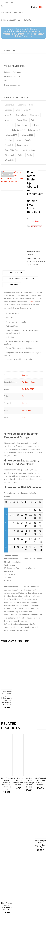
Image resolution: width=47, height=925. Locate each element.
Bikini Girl (27, 110)
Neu (5, 81)
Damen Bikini (22, 120)
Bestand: (30, 219)
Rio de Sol (9, 145)
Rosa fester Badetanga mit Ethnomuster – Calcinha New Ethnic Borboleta (6, 698)
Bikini (18, 110)
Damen (24, 403)
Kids (6, 130)
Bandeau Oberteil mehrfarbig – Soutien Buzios (29, 782)
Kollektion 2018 (34, 130)
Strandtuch (9, 155)
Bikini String (21, 115)
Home (10, 29)
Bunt (24, 396)
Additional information (21, 279)
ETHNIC (31, 302)
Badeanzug (9, 105)
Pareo (18, 140)
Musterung (26, 410)
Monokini (8, 140)
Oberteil (25, 375)
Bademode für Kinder (12, 76)
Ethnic (24, 417)
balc (31, 105)
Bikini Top (9, 120)
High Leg (35, 125)
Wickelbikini (9, 160)
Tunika (29, 155)
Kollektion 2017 (18, 130)
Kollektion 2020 (27, 135)
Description (15, 273)
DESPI (33, 120)
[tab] (14, 272)
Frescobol (9, 125)
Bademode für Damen (26, 29)
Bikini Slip (9, 115)
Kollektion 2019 (11, 135)
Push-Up (28, 140)
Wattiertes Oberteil (29, 382)
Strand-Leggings (28, 150)
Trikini (20, 155)
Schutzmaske (22, 145)
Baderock (22, 105)
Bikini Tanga (34, 115)
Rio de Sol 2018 (28, 389)
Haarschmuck (22, 125)
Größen (13, 285)
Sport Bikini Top (11, 150)
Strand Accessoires (12, 85)
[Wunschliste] (30, 240)
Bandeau (8, 110)
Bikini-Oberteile (11, 31)
